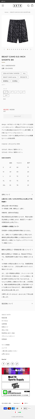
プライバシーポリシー (8, 336)
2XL (6, 95)
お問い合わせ (6, 354)
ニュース (4, 348)
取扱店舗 (4, 318)
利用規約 (4, 339)
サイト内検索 (6, 345)
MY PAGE (5, 321)
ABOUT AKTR (6, 315)
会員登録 (4, 324)
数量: (4, 99)
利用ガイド (5, 327)
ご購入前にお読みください (9, 351)
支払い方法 (5, 330)
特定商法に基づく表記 (8, 333)
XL (22, 92)
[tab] (7, 49)
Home (6, 12)
